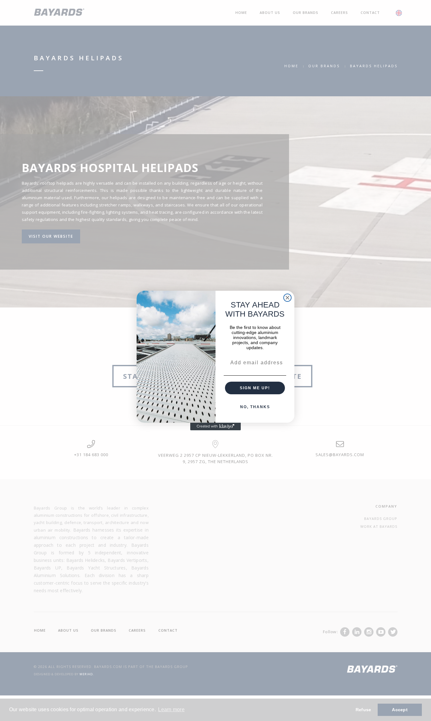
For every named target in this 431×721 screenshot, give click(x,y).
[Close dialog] (287, 297)
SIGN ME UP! (255, 388)
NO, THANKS (255, 407)
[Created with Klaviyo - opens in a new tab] (215, 426)
